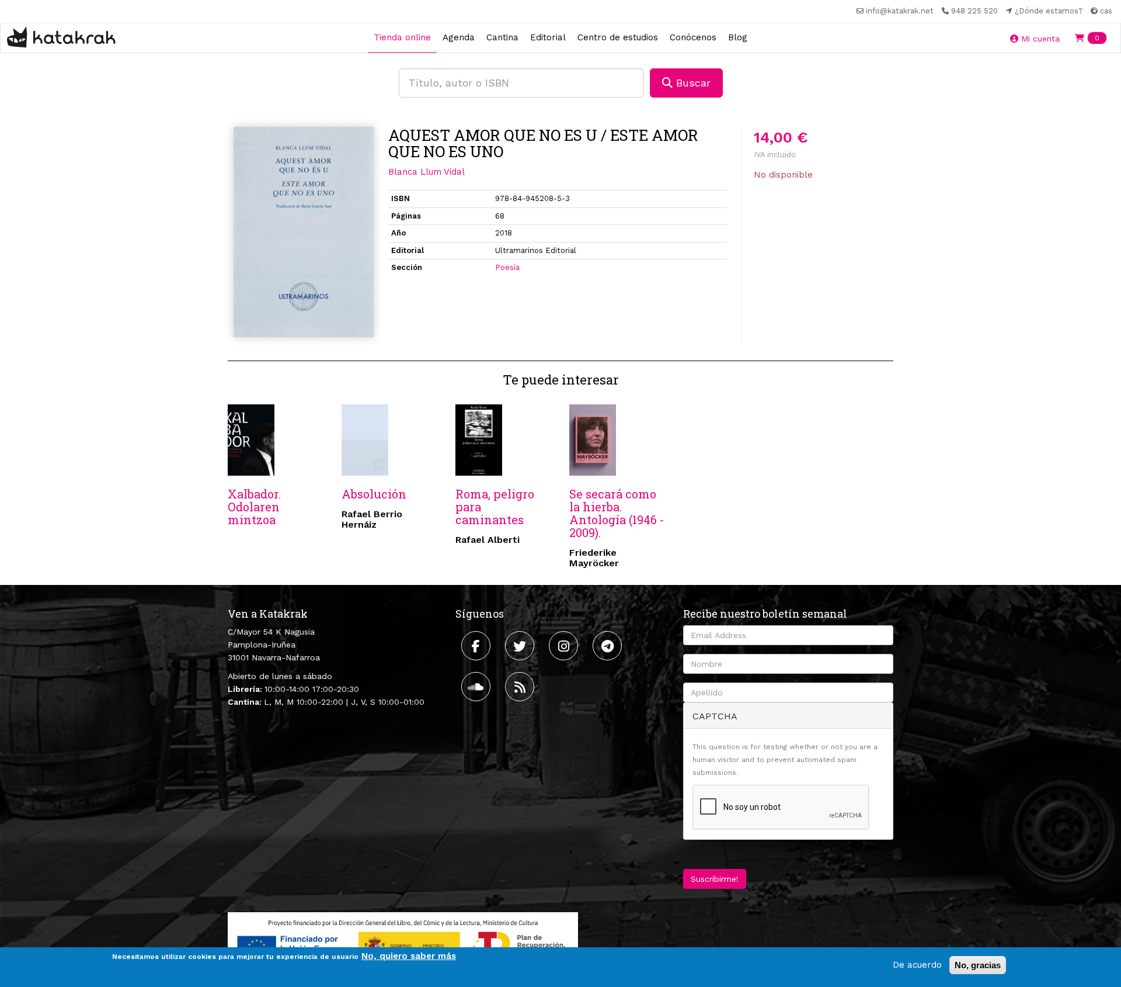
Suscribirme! (715, 879)
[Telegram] (609, 645)
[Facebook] (477, 645)
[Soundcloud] (477, 686)
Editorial (548, 37)
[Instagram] (565, 645)
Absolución (374, 493)
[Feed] (521, 686)
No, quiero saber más (408, 956)
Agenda (459, 37)
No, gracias (978, 965)
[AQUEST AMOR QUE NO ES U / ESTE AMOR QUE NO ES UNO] (304, 232)
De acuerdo (917, 965)
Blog (737, 37)
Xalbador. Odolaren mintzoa (254, 506)
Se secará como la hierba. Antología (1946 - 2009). (616, 513)
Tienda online (402, 37)
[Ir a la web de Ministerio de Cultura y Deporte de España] (403, 943)
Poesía (507, 267)
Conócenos (693, 37)
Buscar (692, 83)
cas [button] (1105, 10)
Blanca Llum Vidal (426, 172)
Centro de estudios (617, 37)
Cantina (502, 37)
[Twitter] (521, 645)
